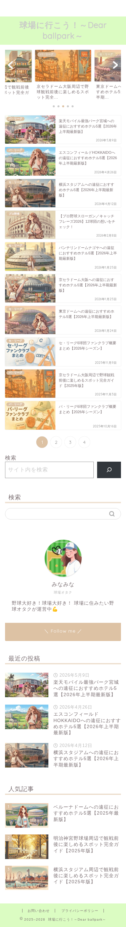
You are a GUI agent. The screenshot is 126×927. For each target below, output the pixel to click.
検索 (10, 458)
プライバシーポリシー (79, 911)
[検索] (109, 470)
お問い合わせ (39, 911)
